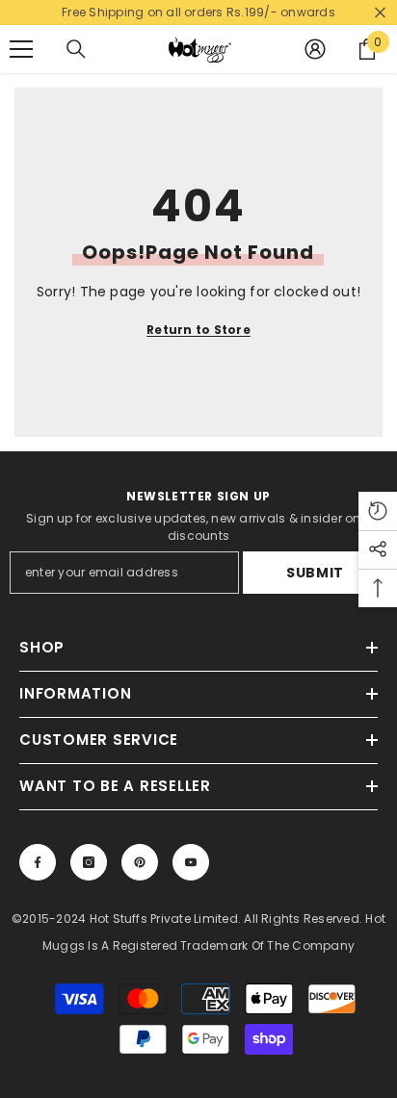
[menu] (21, 49)
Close (380, 13)
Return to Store (198, 329)
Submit (315, 572)
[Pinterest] (139, 862)
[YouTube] (190, 862)
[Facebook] (37, 862)
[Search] (76, 49)
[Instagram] (88, 862)
